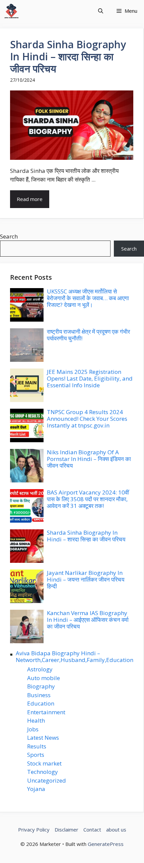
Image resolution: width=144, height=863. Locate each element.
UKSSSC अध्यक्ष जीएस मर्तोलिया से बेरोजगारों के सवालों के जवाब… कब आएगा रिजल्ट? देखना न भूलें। (88, 298)
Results (36, 746)
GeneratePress (106, 844)
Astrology (40, 669)
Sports (35, 754)
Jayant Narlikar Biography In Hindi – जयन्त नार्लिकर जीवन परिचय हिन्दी (85, 579)
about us (116, 829)
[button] (100, 11)
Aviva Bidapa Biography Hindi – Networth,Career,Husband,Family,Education (74, 656)
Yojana (36, 789)
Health (36, 720)
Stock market (44, 763)
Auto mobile (43, 678)
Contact (92, 829)
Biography (41, 686)
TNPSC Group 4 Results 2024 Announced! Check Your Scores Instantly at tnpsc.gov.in (87, 418)
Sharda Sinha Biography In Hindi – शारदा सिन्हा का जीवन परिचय (68, 56)
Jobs (33, 729)
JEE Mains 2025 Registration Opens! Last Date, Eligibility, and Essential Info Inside (90, 378)
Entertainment (46, 712)
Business (39, 695)
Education (40, 703)
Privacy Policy (34, 829)
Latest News (43, 737)
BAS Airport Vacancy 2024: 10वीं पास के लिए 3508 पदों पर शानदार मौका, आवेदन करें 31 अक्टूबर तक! (88, 499)
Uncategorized (46, 780)
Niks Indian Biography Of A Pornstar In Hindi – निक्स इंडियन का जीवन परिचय (89, 459)
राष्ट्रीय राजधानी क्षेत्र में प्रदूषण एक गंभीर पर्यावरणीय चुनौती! (88, 335)
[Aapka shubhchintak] (11, 11)
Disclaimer (66, 829)
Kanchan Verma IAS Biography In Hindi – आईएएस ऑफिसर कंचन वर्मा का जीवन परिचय (88, 619)
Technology (42, 772)
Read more (30, 199)
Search (9, 236)
